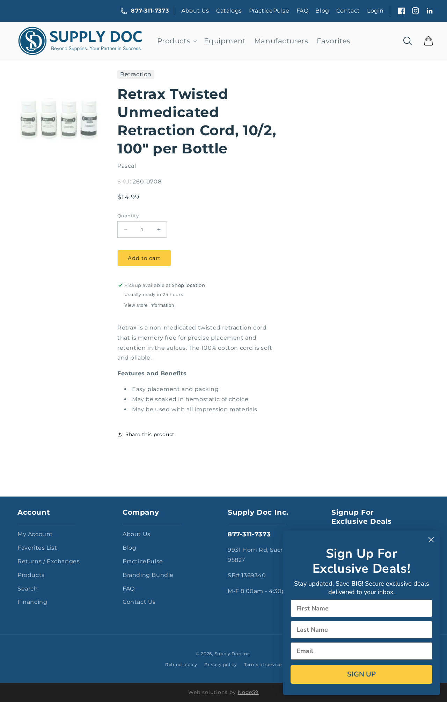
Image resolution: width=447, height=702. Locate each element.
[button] (176, 41)
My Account (35, 534)
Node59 (248, 692)
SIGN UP (361, 674)
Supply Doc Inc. (233, 653)
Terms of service (263, 664)
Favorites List (37, 547)
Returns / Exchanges (48, 561)
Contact (348, 10)
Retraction (136, 74)
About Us (195, 10)
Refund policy (181, 664)
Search (27, 588)
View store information (149, 305)
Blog (322, 10)
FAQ (302, 10)
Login (375, 10)
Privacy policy (220, 664)
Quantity (128, 215)
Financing (32, 602)
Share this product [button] (150, 434)
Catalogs (229, 10)
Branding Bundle (148, 575)
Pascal (126, 165)
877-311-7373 (150, 10)
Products (31, 575)
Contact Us (139, 602)
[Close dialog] (431, 540)
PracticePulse (269, 10)
